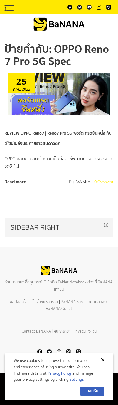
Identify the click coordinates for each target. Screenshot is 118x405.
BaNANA (82, 182)
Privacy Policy (85, 331)
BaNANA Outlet (59, 308)
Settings (77, 379)
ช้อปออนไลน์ (20, 302)
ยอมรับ (92, 391)
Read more (15, 182)
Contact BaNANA (36, 331)
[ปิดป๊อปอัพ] (102, 359)
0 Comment (103, 182)
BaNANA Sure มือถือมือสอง (84, 302)
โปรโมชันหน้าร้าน (45, 302)
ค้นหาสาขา (62, 331)
